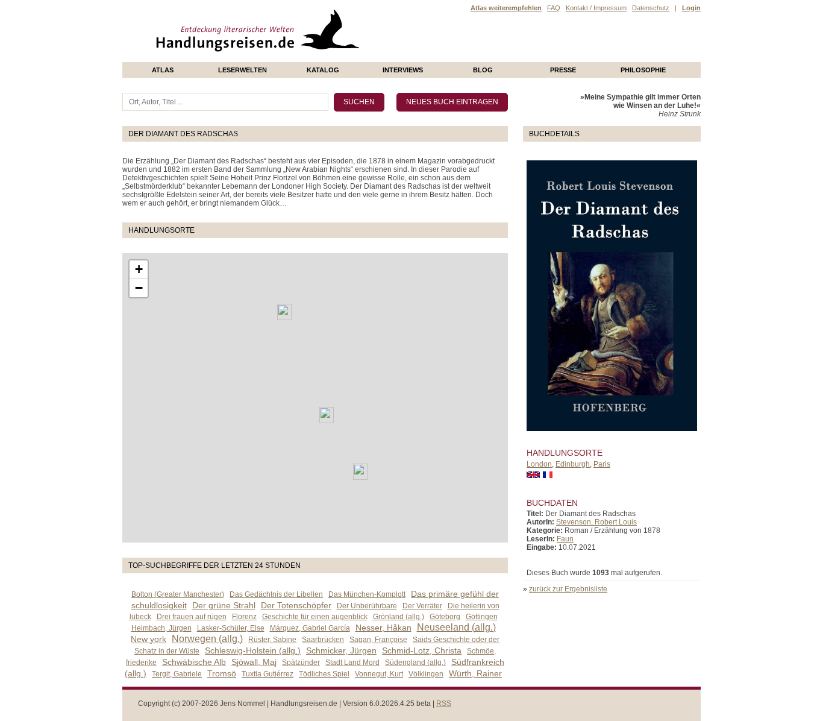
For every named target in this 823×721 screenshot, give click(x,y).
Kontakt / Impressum (596, 7)
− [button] (139, 287)
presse (563, 70)
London (539, 464)
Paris (601, 464)
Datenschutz (650, 7)
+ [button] (139, 269)
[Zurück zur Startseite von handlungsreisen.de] (345, 58)
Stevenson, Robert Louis (596, 522)
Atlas (163, 70)
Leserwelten (242, 70)
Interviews (403, 70)
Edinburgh (572, 464)
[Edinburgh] (284, 312)
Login (691, 7)
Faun (565, 539)
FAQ (553, 7)
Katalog (323, 70)
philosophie (643, 70)
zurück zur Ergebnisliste (568, 589)
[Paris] (360, 472)
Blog (483, 70)
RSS (443, 703)
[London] (326, 415)
